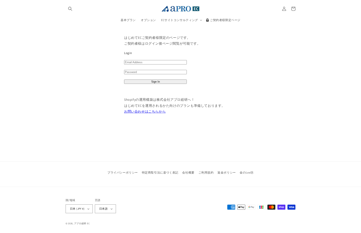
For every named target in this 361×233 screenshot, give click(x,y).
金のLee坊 (247, 172)
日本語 (103, 208)
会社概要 (188, 172)
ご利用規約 (206, 172)
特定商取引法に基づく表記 (160, 172)
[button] (70, 8)
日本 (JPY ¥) (77, 208)
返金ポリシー (226, 172)
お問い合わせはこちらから (145, 111)
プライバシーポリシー (122, 172)
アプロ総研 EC (82, 223)
